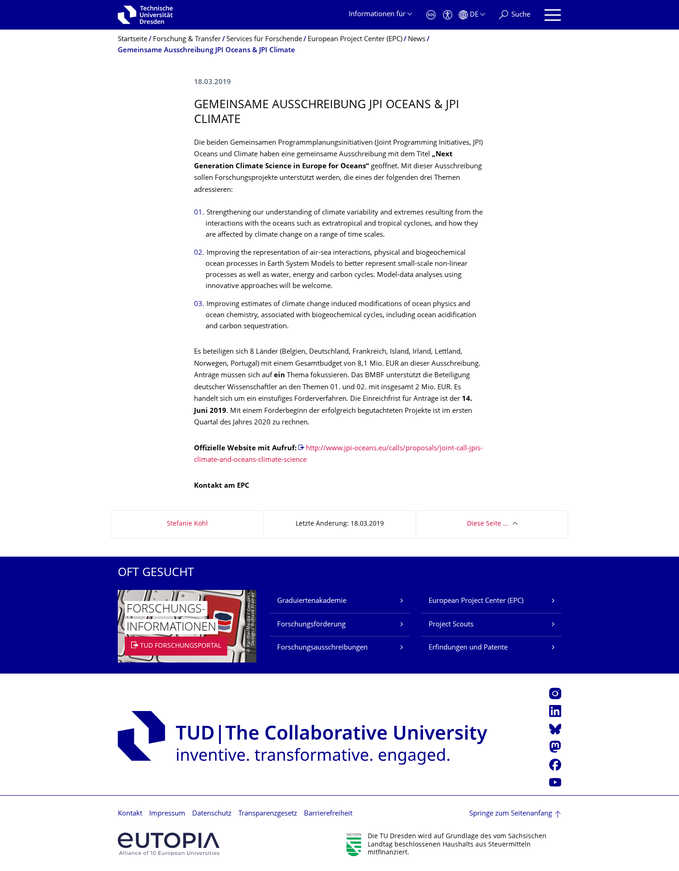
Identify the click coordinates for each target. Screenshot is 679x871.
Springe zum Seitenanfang (510, 813)
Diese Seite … (487, 524)
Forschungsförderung (311, 624)
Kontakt (130, 813)
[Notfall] (431, 15)
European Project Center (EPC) (476, 601)
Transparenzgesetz (267, 813)
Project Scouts (451, 624)
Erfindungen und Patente (468, 647)
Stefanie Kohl (187, 524)
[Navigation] (552, 15)
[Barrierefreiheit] (448, 15)
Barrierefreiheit (328, 813)
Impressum (167, 813)
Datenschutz (211, 813)
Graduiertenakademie (311, 601)
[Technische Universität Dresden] (145, 15)
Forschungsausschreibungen (322, 647)
